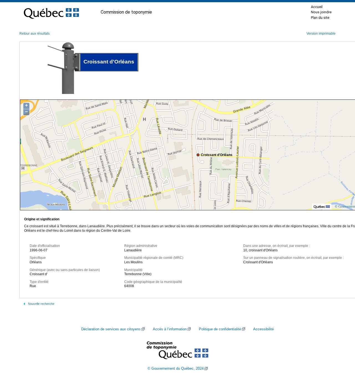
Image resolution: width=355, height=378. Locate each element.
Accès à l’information (170, 329)
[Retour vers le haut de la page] (341, 347)
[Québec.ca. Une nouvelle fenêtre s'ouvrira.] (51, 12)
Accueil (317, 7)
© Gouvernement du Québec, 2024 (176, 369)
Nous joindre (321, 12)
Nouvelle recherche (41, 303)
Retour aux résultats (34, 33)
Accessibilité (263, 329)
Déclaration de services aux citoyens (111, 329)
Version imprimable (321, 33)
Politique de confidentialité (220, 329)
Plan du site (320, 18)
